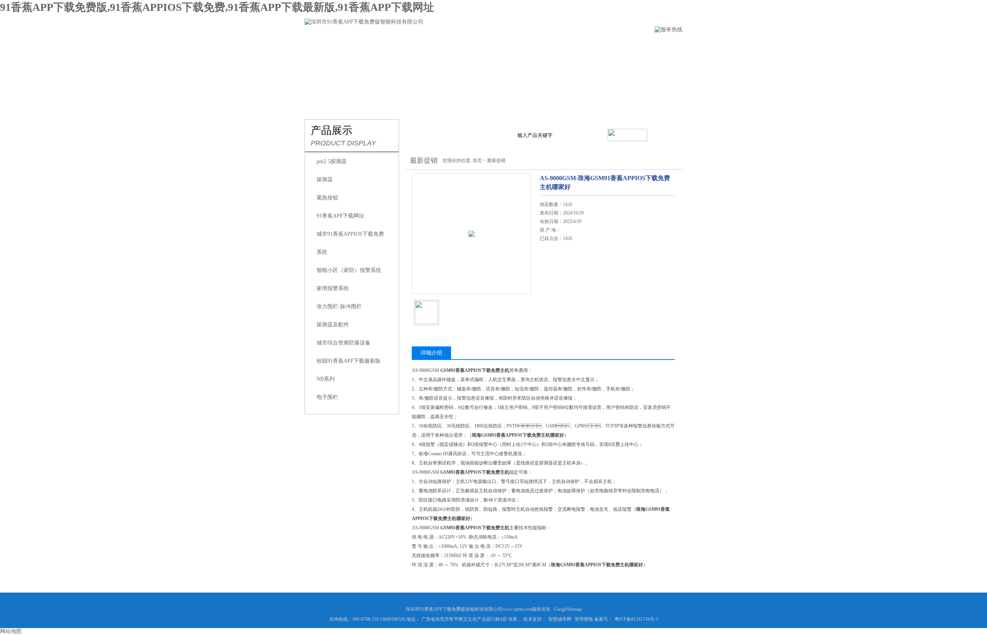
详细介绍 (431, 353)
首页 (477, 160)
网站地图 (11, 631)
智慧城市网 (559, 619)
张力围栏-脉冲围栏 (339, 306)
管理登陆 (583, 619)
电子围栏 (327, 397)
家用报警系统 (333, 288)
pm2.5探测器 (332, 161)
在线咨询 (559, 284)
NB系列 (326, 379)
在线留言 (575, 45)
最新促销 (496, 160)
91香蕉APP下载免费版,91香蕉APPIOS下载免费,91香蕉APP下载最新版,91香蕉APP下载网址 (217, 7)
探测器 (325, 179)
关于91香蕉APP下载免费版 (382, 45)
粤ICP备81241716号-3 (636, 619)
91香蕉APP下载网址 (340, 216)
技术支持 (532, 45)
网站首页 (317, 45)
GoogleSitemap (568, 609)
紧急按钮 (327, 198)
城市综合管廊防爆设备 (344, 343)
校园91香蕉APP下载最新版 (349, 361)
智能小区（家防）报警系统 (349, 270)
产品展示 (446, 45)
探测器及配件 (333, 325)
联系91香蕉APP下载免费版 (640, 45)
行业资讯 (489, 45)
